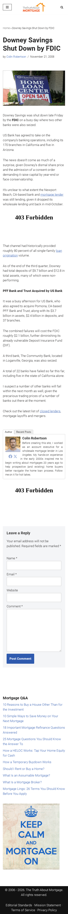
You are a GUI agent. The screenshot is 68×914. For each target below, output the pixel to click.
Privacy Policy (47, 910)
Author (8, 432)
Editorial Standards (19, 905)
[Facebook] (10, 456)
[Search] (61, 7)
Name (12, 558)
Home (6, 28)
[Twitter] (15, 456)
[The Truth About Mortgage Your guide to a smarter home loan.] (34, 7)
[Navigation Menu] (7, 7)
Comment (15, 606)
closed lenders (50, 411)
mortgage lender (51, 194)
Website (12, 590)
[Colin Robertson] (12, 451)
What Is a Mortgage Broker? (22, 782)
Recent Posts (23, 432)
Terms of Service (23, 910)
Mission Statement (47, 905)
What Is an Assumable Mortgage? (26, 775)
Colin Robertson (16, 56)
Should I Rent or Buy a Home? (23, 769)
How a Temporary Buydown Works (27, 762)
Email (12, 574)
